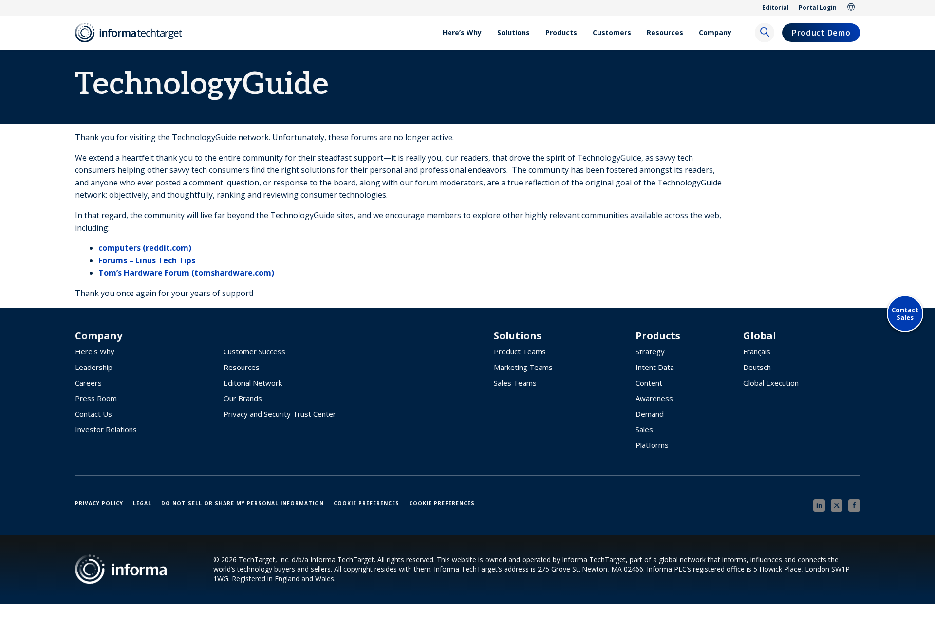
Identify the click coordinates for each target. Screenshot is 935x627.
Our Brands (243, 398)
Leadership (93, 367)
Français (756, 351)
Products (561, 32)
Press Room (96, 398)
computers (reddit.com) (144, 247)
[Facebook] (854, 505)
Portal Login (818, 7)
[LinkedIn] (819, 505)
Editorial (775, 7)
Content (649, 382)
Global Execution (771, 382)
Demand (650, 414)
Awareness (654, 398)
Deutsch (757, 367)
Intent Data (655, 367)
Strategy (650, 351)
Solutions (513, 32)
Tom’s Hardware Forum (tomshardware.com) (186, 272)
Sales (644, 429)
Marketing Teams (523, 367)
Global (851, 8)
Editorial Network (253, 382)
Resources (665, 32)
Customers (612, 32)
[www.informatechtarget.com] (133, 33)
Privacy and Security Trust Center (280, 414)
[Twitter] (836, 505)
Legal (142, 503)
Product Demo (821, 32)
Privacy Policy (99, 503)
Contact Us (93, 414)
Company (715, 32)
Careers (88, 382)
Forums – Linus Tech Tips (146, 260)
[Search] (764, 32)
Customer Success (254, 351)
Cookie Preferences (366, 503)
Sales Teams (515, 382)
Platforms (652, 445)
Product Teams (520, 351)
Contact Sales (905, 313)
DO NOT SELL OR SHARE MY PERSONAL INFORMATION (242, 503)
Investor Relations (106, 429)
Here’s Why (462, 32)
